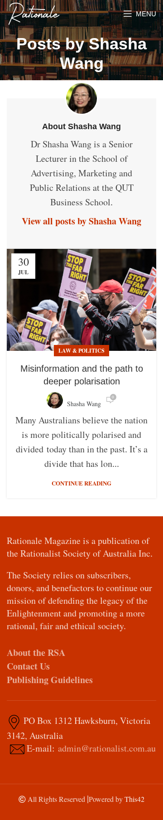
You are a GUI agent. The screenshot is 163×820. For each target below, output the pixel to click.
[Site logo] (34, 12)
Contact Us (28, 666)
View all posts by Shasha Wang (81, 221)
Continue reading (81, 483)
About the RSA (36, 652)
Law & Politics (81, 350)
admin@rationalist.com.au (107, 748)
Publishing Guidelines (50, 679)
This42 (134, 799)
